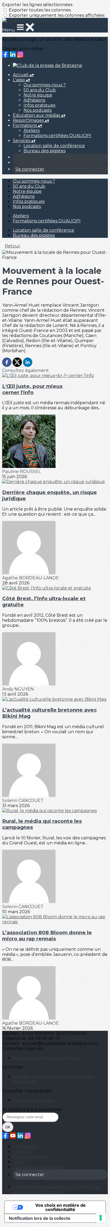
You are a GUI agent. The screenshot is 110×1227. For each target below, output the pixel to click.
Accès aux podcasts (33, 1100)
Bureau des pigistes (44, 150)
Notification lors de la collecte (39, 1218)
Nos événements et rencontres (46, 1057)
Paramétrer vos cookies (37, 1166)
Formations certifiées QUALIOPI (57, 135)
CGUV (19, 1161)
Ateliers (31, 130)
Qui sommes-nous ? (44, 84)
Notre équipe (37, 95)
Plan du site (25, 1146)
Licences (22, 1151)
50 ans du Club (39, 90)
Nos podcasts (37, 110)
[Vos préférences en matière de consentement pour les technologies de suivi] (101, 1218)
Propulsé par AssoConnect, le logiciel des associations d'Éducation (56, 1189)
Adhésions (34, 100)
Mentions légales (31, 1156)
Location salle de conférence (54, 145)
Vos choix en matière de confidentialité (60, 1207)
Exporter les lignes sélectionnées (37, 4)
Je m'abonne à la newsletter (32, 1109)
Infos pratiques (39, 105)
